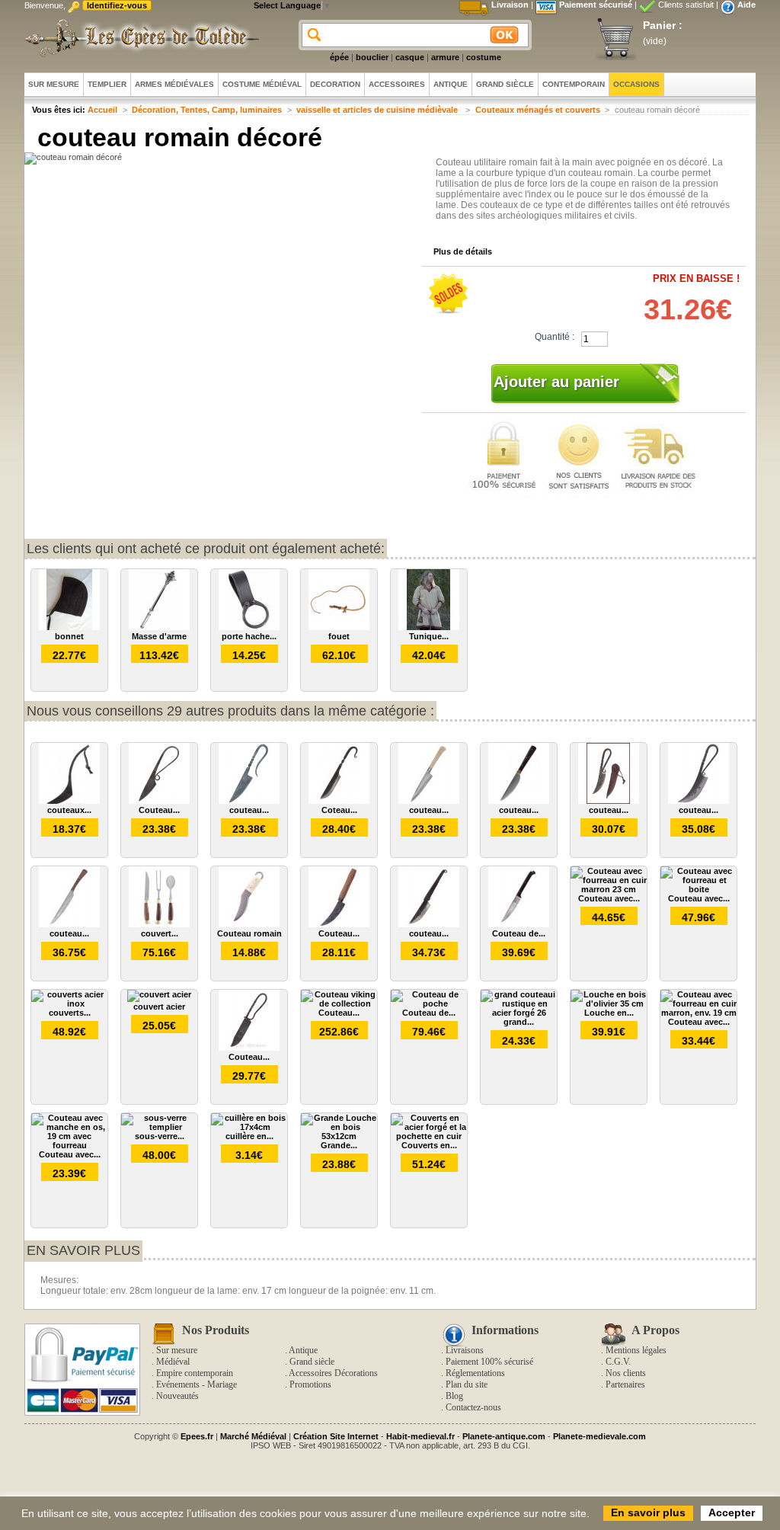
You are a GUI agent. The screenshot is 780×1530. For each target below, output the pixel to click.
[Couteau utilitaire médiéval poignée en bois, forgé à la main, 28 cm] (338, 924)
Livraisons (465, 1350)
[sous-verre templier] (159, 1126)
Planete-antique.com (503, 1436)
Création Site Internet (336, 1436)
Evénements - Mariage (196, 1384)
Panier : (662, 25)
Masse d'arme (159, 636)
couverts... (70, 1012)
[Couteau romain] (249, 924)
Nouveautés (177, 1396)
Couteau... (159, 810)
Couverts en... (429, 1145)
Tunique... (429, 636)
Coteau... (339, 810)
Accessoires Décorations (333, 1373)
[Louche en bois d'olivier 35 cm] (609, 1003)
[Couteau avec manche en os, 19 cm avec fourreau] (69, 1145)
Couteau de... (518, 933)
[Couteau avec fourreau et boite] (698, 889)
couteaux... (69, 810)
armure (445, 57)
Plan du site (467, 1384)
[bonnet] (69, 627)
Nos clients (626, 1373)
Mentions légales (636, 1350)
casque (409, 57)
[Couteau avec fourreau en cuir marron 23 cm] (609, 889)
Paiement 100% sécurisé (489, 1361)
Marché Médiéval (253, 1436)
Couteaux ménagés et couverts (537, 109)
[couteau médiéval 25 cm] (249, 800)
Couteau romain (249, 933)
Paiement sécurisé (595, 4)
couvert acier (159, 1006)
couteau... (249, 810)
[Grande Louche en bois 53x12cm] (339, 1136)
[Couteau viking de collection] (339, 1003)
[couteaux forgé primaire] (69, 800)
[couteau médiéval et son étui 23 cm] (698, 800)
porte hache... (249, 636)
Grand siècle (311, 1361)
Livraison (510, 4)
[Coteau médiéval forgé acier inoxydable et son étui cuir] (338, 800)
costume (483, 57)
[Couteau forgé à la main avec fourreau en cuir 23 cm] (249, 1047)
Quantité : (554, 336)
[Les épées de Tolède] (138, 38)
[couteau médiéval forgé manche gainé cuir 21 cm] (428, 924)
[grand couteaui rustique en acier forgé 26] (519, 1012)
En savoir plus (83, 1250)
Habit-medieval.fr (420, 1436)
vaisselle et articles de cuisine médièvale (378, 109)
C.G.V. (618, 1361)
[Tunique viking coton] (428, 627)
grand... (518, 1021)
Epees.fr (197, 1436)
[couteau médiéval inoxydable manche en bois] (69, 924)
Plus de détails (462, 251)
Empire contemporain (194, 1373)
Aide (746, 4)
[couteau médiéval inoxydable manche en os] (428, 800)
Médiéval (173, 1361)
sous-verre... (159, 1136)
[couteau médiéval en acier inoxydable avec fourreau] (518, 800)
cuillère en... (249, 1136)
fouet (339, 636)
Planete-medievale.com (599, 1436)
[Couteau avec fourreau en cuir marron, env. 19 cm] (698, 1012)
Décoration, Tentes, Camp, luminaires (207, 109)
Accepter (731, 1512)
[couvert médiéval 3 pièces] (159, 924)
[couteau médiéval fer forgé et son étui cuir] (608, 800)
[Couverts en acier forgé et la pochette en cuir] (429, 1136)
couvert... (159, 933)
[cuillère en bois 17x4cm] (249, 1126)
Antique (303, 1350)
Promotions (310, 1384)
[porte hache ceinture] (249, 627)
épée (339, 57)
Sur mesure (176, 1350)
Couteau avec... (609, 898)
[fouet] (338, 627)
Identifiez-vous (117, 5)
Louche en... (609, 1012)
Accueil (102, 109)
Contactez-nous (473, 1407)
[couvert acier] (159, 994)
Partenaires (625, 1384)
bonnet (69, 636)
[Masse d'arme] (159, 627)
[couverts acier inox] (69, 1003)
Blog (454, 1396)
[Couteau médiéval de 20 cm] (159, 800)
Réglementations (475, 1373)
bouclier (372, 57)
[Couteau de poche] (429, 1003)
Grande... (339, 1145)
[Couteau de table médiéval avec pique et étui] (518, 924)
